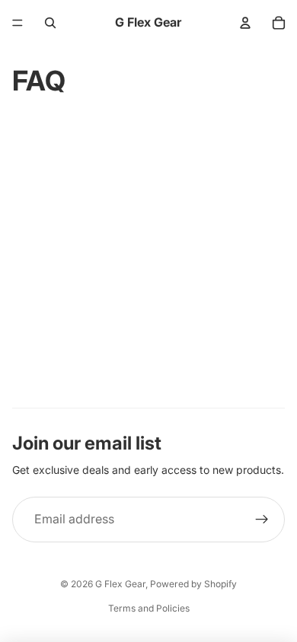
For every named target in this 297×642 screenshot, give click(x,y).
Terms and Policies (149, 608)
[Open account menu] (245, 23)
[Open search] (50, 23)
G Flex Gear (120, 584)
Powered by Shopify (193, 584)
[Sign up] (262, 520)
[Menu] (17, 22)
